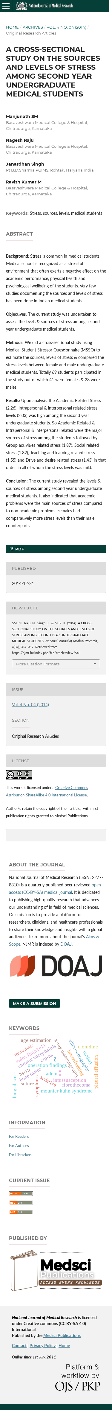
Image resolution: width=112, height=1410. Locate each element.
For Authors (19, 1146)
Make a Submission (34, 1003)
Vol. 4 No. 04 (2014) (66, 27)
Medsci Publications (62, 1336)
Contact (19, 1346)
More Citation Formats (37, 664)
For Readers (19, 1137)
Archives (33, 27)
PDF (19, 549)
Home (12, 27)
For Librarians (20, 1155)
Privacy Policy (43, 1346)
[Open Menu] (6, 6)
